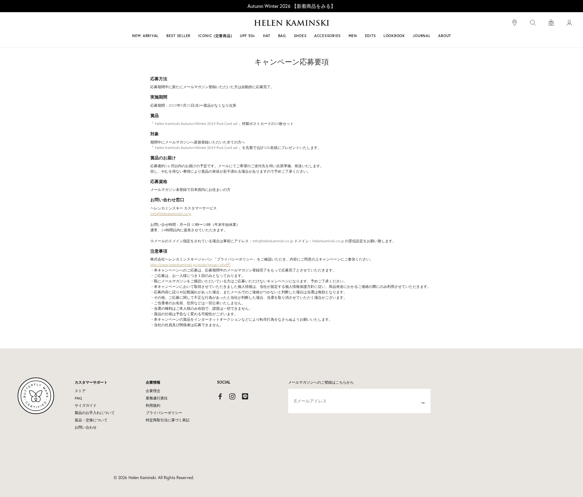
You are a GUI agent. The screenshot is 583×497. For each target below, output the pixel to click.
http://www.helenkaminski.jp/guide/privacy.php (190, 265)
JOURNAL (421, 35)
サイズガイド (86, 405)
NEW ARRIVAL (145, 35)
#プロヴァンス (247, 25)
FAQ (78, 398)
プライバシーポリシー (164, 413)
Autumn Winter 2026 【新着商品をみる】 (291, 6)
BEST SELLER (178, 35)
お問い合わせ (86, 427)
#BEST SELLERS (208, 25)
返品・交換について (91, 420)
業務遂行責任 (157, 398)
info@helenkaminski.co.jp (170, 214)
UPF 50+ (247, 35)
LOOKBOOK (394, 35)
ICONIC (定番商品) (215, 35)
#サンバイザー (371, 25)
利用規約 (153, 405)
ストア (80, 391)
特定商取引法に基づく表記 (167, 420)
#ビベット (337, 25)
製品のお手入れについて (95, 413)
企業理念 (153, 391)
